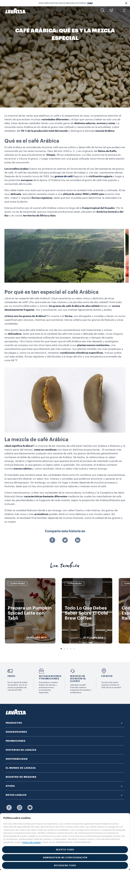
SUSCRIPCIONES (16, 732)
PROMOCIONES (15, 741)
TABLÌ (90, 3)
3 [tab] (67, 648)
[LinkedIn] (77, 540)
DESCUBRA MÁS (36, 637)
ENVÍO (11, 676)
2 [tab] (64, 648)
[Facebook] (52, 540)
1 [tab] (61, 648)
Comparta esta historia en (65, 531)
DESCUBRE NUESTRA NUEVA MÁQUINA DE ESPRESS (66, 3)
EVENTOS (106, 676)
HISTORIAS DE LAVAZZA (21, 750)
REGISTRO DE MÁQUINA (21, 777)
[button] (126, 3)
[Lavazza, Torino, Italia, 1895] (13, 10)
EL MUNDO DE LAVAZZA (21, 768)
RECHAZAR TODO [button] (65, 865)
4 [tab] (70, 648)
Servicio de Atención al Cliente (78, 678)
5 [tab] (73, 648)
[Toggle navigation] (124, 10)
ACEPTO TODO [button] (65, 850)
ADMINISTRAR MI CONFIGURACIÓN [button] (65, 857)
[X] (65, 540)
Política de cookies (31, 842)
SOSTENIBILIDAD (17, 759)
